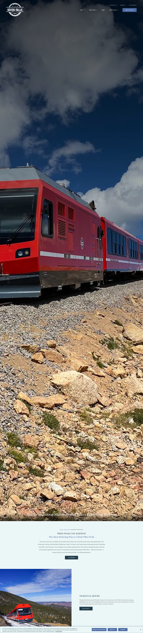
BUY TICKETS (86, 608)
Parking (122, 5)
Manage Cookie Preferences (99, 629)
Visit (81, 10)
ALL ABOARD (71, 557)
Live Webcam (133, 5)
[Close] (140, 629)
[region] (71, 629)
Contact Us (112, 5)
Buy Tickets (129, 10)
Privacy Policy (58, 631)
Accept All (122, 629)
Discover (92, 10)
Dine (103, 10)
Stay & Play (112, 10)
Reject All (112, 629)
